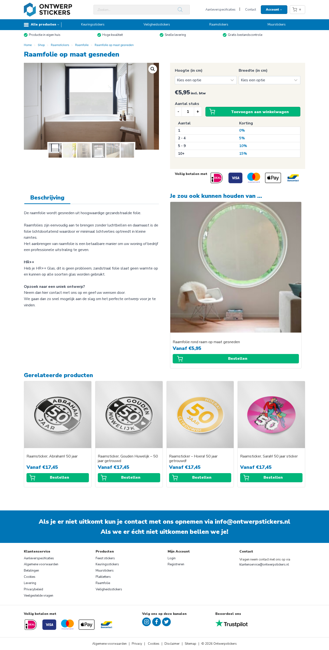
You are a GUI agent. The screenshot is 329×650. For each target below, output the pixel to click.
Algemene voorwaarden (41, 564)
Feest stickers (105, 558)
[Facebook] (156, 622)
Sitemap (190, 644)
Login (172, 558)
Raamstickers (218, 24)
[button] (152, 69)
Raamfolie (103, 583)
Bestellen (237, 358)
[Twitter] (166, 622)
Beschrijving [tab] (47, 197)
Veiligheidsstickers (157, 24)
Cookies (29, 577)
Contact (250, 9)
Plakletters (103, 577)
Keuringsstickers (93, 24)
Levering (30, 583)
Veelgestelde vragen (38, 595)
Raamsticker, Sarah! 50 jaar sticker (269, 456)
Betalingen (31, 570)
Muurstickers (277, 24)
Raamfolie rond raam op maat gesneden (206, 342)
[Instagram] (146, 622)
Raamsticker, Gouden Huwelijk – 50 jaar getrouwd (128, 458)
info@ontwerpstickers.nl (252, 521)
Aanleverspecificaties (220, 9)
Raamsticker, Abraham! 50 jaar (52, 456)
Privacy (137, 644)
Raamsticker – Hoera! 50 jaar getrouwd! (193, 458)
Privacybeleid (33, 589)
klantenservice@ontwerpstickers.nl (264, 564)
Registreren (176, 564)
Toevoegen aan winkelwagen (260, 112)
